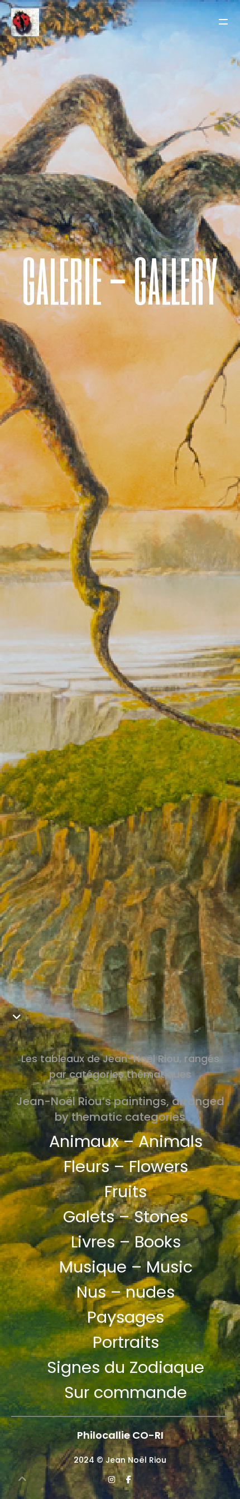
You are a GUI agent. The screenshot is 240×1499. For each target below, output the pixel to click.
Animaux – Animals (126, 1141)
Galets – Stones (125, 1217)
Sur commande (125, 1392)
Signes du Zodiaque (125, 1367)
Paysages (125, 1317)
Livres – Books (126, 1242)
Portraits (126, 1342)
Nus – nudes (125, 1292)
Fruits (125, 1191)
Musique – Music (126, 1267)
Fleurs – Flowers (126, 1166)
